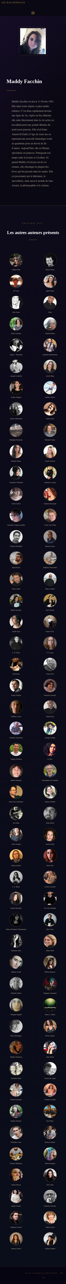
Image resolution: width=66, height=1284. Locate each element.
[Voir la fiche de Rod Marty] (50, 1111)
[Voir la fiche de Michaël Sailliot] (16, 983)
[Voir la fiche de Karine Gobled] (16, 856)
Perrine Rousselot (16, 1099)
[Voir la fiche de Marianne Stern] (16, 941)
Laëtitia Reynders (16, 908)
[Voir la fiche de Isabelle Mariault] (16, 770)
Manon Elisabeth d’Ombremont (16, 929)
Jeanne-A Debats (50, 802)
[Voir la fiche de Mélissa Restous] (50, 962)
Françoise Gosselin (50, 695)
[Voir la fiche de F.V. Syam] (50, 643)
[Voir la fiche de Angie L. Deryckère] (16, 345)
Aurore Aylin (50, 419)
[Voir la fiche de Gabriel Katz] (50, 707)
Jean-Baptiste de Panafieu (50, 780)
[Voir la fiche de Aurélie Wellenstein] (16, 409)
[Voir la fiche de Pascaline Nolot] (16, 1068)
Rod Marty (50, 1121)
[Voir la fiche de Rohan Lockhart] (50, 1132)
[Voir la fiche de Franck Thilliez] (16, 685)
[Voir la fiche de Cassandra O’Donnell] (16, 472)
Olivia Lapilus (50, 1036)
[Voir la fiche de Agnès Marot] (50, 281)
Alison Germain (16, 333)
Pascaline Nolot (16, 1078)
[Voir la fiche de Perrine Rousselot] (16, 1090)
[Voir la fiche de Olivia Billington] (16, 1026)
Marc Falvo (50, 929)
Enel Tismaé (50, 610)
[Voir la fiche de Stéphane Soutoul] (16, 1217)
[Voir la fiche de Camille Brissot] (50, 451)
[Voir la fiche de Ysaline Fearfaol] (50, 1239)
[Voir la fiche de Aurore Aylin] (50, 409)
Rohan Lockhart (50, 1142)
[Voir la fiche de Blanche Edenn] (16, 451)
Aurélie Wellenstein (16, 419)
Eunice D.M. (50, 631)
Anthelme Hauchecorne (50, 355)
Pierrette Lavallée (50, 1099)
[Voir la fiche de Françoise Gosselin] (50, 685)
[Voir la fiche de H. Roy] (50, 749)
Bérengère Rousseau (16, 440)
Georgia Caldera (50, 738)
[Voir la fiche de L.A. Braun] (16, 877)
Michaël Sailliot (16, 993)
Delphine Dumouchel (50, 567)
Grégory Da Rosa (16, 759)
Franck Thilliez (16, 695)
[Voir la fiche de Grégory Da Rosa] (16, 749)
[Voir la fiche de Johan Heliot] (50, 813)
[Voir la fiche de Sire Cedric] (50, 1175)
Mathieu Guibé (16, 972)
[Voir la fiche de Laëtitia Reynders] (16, 898)
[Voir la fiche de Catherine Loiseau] (50, 472)
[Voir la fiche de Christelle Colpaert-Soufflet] (16, 515)
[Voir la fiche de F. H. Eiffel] (16, 643)
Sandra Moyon (16, 1185)
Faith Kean (16, 674)
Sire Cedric (50, 1185)
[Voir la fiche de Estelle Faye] (16, 621)
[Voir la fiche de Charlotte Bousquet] (50, 494)
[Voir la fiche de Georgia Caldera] (50, 728)
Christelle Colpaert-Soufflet (16, 525)
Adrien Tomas (49, 270)
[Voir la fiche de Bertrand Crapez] (50, 430)
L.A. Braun (16, 887)
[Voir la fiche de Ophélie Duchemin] (16, 1047)
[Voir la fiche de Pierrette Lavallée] (50, 1090)
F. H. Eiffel (16, 653)
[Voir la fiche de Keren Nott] (50, 856)
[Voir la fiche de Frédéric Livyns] (16, 707)
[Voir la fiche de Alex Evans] (16, 302)
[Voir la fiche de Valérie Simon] (50, 1217)
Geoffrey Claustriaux (16, 738)
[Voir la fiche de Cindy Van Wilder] (50, 515)
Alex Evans (16, 312)
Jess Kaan (16, 823)
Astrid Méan (50, 376)
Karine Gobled (16, 865)
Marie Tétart (50, 950)
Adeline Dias (16, 270)
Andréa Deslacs (50, 333)
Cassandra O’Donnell (16, 482)
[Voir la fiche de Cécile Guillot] (16, 494)
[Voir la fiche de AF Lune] (16, 281)
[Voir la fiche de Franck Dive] (50, 664)
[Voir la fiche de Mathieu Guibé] (16, 962)
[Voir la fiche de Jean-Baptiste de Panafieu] (50, 770)
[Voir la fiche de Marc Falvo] (50, 920)
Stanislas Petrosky (50, 1206)
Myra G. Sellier (50, 1014)
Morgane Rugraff (16, 1014)
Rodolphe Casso (16, 1142)
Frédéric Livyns (16, 716)
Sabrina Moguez (50, 1163)
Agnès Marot (50, 291)
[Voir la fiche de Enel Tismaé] (50, 600)
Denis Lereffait (50, 589)
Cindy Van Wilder (50, 525)
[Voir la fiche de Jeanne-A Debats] (50, 792)
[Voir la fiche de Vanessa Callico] (16, 1239)
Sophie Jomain (16, 1206)
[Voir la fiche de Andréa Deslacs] (50, 324)
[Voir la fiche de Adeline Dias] (16, 260)
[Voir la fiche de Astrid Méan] (50, 366)
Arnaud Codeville (16, 376)
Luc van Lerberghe (50, 908)
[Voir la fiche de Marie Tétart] (50, 941)
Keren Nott (50, 865)
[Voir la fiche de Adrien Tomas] (50, 260)
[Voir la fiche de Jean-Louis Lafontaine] (16, 792)
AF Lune (16, 291)
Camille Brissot (50, 461)
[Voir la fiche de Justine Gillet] (50, 834)
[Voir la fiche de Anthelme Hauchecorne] (50, 345)
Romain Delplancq (16, 1163)
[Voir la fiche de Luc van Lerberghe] (50, 898)
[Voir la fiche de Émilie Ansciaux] (16, 600)
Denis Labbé (16, 589)
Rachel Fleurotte (16, 1121)
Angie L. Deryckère (16, 355)
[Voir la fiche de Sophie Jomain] (16, 1196)
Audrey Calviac (50, 397)
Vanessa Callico (16, 1248)
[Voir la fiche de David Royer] (16, 558)
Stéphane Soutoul (16, 1227)
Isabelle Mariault (16, 780)
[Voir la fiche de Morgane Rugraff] (16, 1005)
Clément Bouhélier (16, 546)
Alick (50, 312)
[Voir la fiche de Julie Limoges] (16, 834)
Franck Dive (50, 674)
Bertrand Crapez (50, 440)
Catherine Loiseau (50, 482)
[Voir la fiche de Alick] (50, 302)
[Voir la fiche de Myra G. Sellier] (50, 1005)
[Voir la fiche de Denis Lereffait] (50, 579)
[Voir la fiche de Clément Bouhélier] (16, 536)
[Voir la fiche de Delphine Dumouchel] (50, 558)
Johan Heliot (50, 823)
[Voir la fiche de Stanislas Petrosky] (50, 1196)
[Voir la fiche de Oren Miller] (50, 1047)
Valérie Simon (50, 1227)
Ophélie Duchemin (16, 1057)
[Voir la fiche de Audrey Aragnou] (16, 387)
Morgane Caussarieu (50, 993)
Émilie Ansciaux (16, 610)
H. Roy (50, 759)
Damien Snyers (50, 546)
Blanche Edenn (16, 461)
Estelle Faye (16, 631)
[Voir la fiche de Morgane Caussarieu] (50, 983)
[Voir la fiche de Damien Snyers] (50, 536)
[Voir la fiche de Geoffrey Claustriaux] (16, 728)
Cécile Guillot (16, 504)
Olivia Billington (16, 1036)
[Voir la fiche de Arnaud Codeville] (16, 366)
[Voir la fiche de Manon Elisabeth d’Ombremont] (16, 920)
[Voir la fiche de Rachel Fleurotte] (16, 1111)
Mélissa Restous (50, 972)
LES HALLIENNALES (13, 2)
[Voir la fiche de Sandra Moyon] (16, 1175)
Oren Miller (50, 1057)
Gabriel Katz (50, 716)
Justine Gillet (50, 844)
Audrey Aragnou (16, 397)
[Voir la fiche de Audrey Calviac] (50, 387)
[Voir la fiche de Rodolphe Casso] (16, 1132)
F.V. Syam (50, 653)
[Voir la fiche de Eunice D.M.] (50, 621)
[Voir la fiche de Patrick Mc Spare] (50, 1068)
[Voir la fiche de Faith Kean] (16, 664)
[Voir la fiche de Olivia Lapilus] (50, 1026)
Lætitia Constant (50, 887)
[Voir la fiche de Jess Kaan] (16, 813)
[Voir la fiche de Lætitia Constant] (50, 877)
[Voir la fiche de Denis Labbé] (16, 579)
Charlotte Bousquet (50, 504)
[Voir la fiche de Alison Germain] (16, 324)
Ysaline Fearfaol (50, 1248)
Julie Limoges (16, 844)
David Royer (16, 567)
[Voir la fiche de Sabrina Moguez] (50, 1154)
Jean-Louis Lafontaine (16, 802)
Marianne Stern (16, 950)
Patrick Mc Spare (50, 1078)
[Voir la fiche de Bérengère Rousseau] (16, 430)
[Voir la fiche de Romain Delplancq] (16, 1154)
